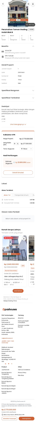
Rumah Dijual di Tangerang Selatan (8, 377)
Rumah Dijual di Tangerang (6, 373)
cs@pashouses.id (7, 338)
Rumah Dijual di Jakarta (6, 392)
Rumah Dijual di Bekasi (6, 382)
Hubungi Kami (26, 418)
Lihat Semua (18, 291)
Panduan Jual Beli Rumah (23, 326)
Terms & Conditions (24, 370)
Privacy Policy (22, 372)
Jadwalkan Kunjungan (9, 418)
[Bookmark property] (33, 4)
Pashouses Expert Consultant (23, 321)
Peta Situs (21, 375)
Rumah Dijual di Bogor (8, 389)
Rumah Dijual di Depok (8, 386)
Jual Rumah (5, 370)
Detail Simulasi (18, 172)
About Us (20, 318)
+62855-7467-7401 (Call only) (8, 342)
